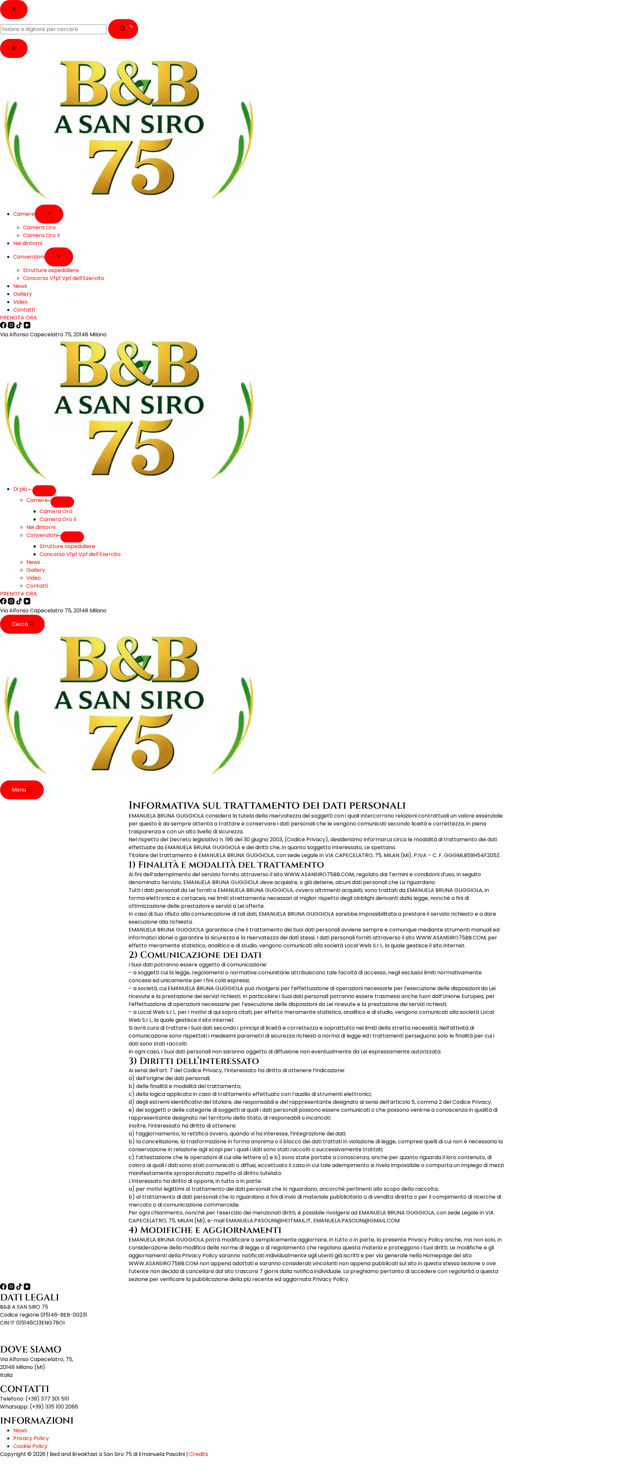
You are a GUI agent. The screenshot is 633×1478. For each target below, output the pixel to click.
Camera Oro (56, 511)
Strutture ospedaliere (67, 546)
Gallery (35, 570)
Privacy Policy (31, 1438)
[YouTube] (27, 602)
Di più (20, 489)
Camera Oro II (58, 519)
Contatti (37, 586)
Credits (198, 1454)
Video (33, 578)
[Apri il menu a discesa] (44, 490)
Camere (37, 500)
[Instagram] (12, 602)
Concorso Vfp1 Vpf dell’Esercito (80, 554)
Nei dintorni (40, 527)
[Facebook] (4, 602)
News (33, 562)
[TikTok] (20, 602)
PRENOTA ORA (18, 594)
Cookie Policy (30, 1446)
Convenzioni (42, 535)
